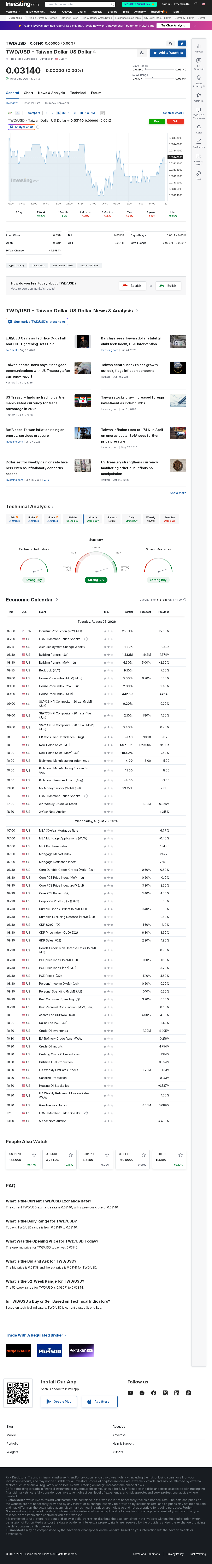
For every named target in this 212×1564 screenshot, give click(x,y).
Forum (96, 93)
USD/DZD (15, 1154)
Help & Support (123, 1443)
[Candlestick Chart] (10, 113)
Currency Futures (184, 18)
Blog (10, 1426)
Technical (78, 93)
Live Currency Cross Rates (97, 18)
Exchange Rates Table (128, 18)
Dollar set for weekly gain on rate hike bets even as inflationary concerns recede (37, 468)
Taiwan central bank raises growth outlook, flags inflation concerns (129, 368)
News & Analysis (51, 93)
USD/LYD (88, 1154)
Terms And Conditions (146, 1554)
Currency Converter (57, 103)
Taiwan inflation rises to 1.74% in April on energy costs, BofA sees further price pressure (132, 435)
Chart (28, 93)
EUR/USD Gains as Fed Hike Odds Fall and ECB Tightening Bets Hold (36, 341)
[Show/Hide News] (102, 113)
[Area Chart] (18, 113)
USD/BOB (161, 1154)
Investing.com (109, 350)
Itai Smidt (11, 350)
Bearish (136, 285)
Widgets (12, 1452)
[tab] (14, 519)
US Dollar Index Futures (157, 18)
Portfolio (12, 1443)
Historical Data (31, 103)
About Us (119, 1426)
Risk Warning (198, 1554)
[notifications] (196, 4)
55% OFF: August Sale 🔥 (139, 4)
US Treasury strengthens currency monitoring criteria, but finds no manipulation (129, 468)
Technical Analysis (28, 506)
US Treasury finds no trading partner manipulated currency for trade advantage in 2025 (36, 403)
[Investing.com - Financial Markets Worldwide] (22, 4)
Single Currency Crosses (43, 18)
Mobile (11, 1435)
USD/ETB (124, 1154)
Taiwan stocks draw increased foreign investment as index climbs (132, 400)
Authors (118, 1452)
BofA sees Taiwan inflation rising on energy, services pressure (35, 433)
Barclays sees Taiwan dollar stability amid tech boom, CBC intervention (131, 341)
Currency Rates (69, 18)
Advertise (119, 1435)
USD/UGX (52, 1154)
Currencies (15, 18)
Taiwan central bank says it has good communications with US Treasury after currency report (38, 371)
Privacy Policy (175, 1554)
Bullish (171, 285)
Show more (178, 493)
